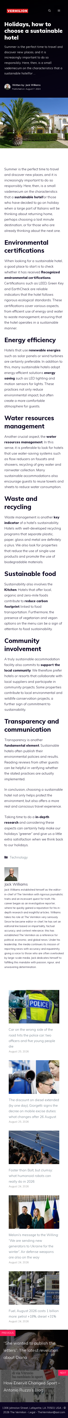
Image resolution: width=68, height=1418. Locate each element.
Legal (32, 1412)
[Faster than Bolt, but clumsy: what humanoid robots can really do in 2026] (34, 1161)
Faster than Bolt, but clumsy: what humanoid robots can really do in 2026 (30, 1176)
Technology (19, 857)
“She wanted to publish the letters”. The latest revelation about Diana (30, 1350)
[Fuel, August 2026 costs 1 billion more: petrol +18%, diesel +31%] (34, 1302)
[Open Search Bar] (49, 10)
